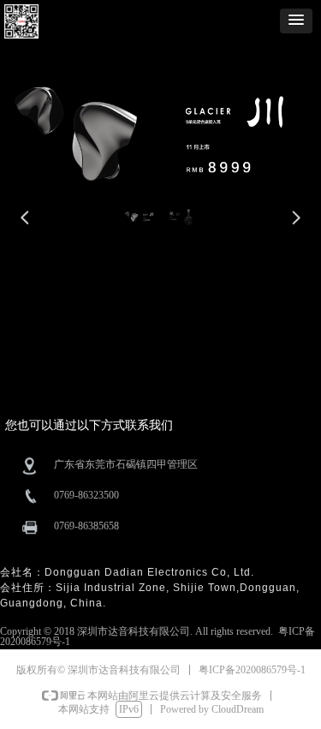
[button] (296, 21)
